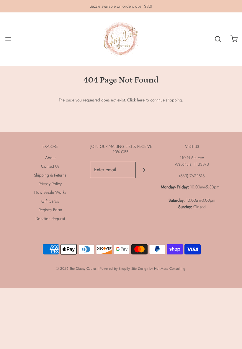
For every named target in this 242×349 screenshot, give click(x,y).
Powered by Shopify (114, 268)
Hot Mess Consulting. (170, 268)
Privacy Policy (50, 184)
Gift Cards (50, 201)
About (50, 158)
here (141, 100)
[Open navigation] (8, 39)
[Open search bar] (218, 39)
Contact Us (50, 166)
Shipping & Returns (50, 175)
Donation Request (50, 219)
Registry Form (50, 210)
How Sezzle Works (50, 192)
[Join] (144, 170)
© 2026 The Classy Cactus (76, 268)
